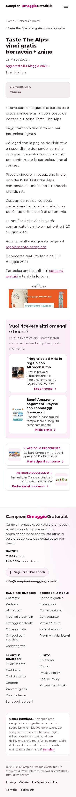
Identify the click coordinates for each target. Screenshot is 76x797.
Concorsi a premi (29, 20)
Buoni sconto (16, 664)
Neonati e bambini (20, 616)
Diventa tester (16, 695)
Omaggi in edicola (19, 623)
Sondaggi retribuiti (19, 701)
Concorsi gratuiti (51, 598)
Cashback (13, 670)
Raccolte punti (50, 629)
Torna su (27, 789)
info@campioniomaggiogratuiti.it (32, 581)
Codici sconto (16, 676)
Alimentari (13, 610)
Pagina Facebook (53, 685)
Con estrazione (51, 610)
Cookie (24, 782)
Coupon (12, 682)
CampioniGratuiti (37, 516)
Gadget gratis (15, 646)
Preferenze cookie (44, 782)
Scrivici (48, 749)
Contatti (45, 666)
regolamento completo (26, 247)
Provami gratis (16, 689)
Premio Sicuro (50, 623)
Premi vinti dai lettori (55, 635)
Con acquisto (49, 616)
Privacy (11, 782)
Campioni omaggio (21, 593)
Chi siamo (47, 660)
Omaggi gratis (16, 629)
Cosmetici (13, 598)
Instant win (48, 604)
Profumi (12, 604)
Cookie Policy (49, 679)
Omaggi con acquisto (15, 637)
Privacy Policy (50, 673)
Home (10, 20)
